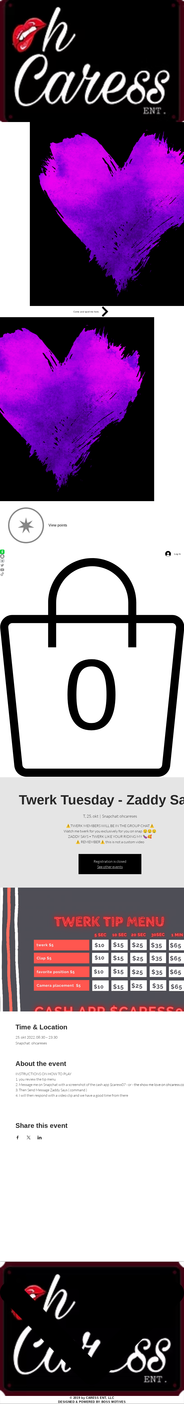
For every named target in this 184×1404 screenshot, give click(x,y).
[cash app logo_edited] (92, 552)
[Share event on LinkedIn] (39, 1137)
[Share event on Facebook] (17, 1137)
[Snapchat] (92, 556)
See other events (110, 867)
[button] (92, 667)
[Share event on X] (28, 1137)
